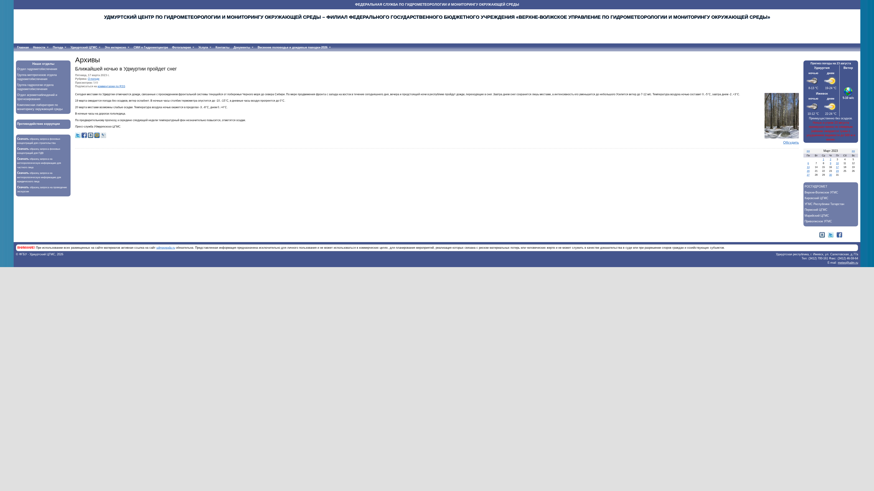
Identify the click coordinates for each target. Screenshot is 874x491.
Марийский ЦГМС (817, 215)
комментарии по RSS (111, 86)
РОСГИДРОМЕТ (816, 186)
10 (837, 163)
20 (808, 171)
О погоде (93, 78)
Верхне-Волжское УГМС (821, 192)
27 (808, 174)
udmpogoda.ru (165, 247)
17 (837, 167)
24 (837, 171)
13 (808, 167)
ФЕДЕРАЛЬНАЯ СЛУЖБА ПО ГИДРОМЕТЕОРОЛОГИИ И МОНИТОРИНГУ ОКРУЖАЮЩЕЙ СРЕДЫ (437, 4)
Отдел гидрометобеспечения (37, 69)
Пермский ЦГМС (816, 209)
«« (808, 151)
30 (830, 174)
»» (853, 151)
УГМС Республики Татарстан (824, 204)
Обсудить (791, 142)
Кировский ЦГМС (816, 198)
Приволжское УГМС (818, 221)
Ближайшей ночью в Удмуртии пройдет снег (126, 69)
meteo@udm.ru (848, 262)
